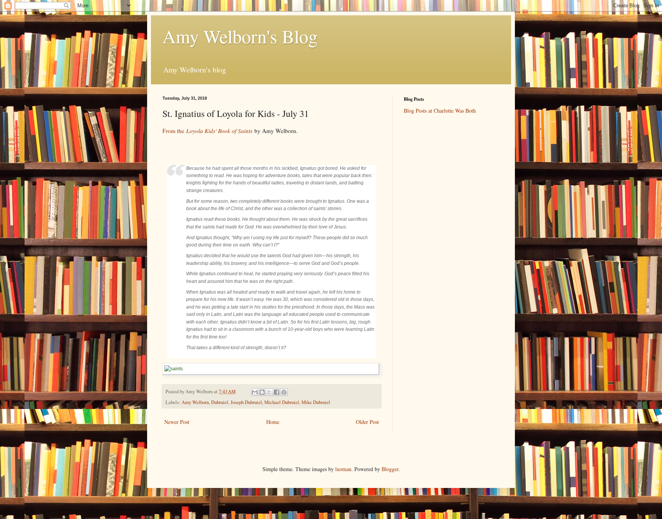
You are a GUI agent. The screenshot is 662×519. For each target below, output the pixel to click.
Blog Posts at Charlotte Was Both (440, 110)
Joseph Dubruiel (246, 402)
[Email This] (255, 392)
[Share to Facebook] (276, 392)
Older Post (367, 421)
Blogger (390, 469)
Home (272, 421)
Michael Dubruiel (281, 402)
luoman (343, 469)
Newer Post (176, 421)
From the (207, 131)
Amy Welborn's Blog (240, 36)
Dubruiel (219, 402)
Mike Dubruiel (316, 402)
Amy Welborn (195, 402)
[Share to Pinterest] (284, 392)
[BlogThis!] (262, 392)
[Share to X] (269, 392)
